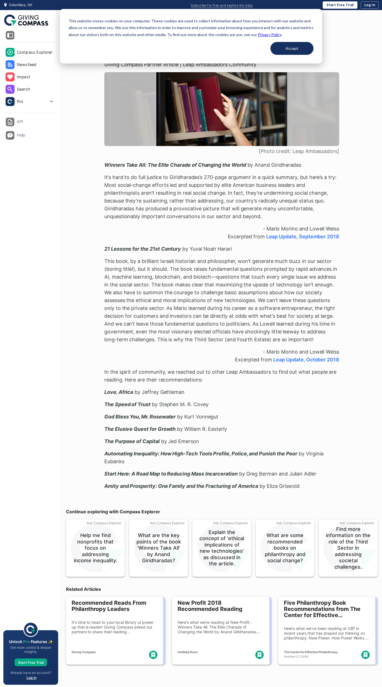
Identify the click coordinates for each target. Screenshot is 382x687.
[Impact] (10, 76)
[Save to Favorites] (153, 655)
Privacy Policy (269, 34)
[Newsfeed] (10, 64)
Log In (369, 5)
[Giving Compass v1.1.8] (30, 20)
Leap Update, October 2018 (306, 360)
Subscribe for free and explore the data (222, 6)
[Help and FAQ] (10, 135)
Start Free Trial (339, 5)
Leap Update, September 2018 (302, 236)
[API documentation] (10, 121)
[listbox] (30, 77)
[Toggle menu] (10, 35)
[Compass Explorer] (10, 52)
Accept (292, 48)
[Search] (10, 89)
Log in (31, 678)
